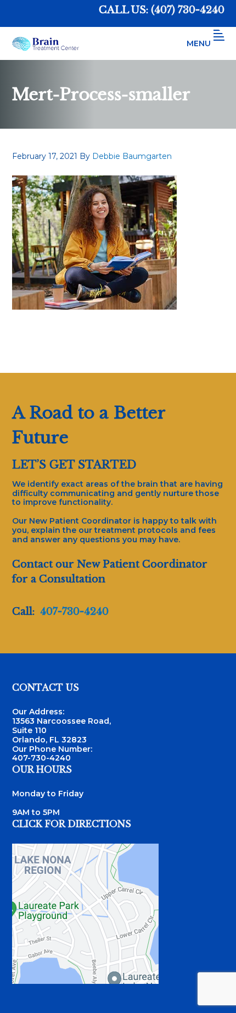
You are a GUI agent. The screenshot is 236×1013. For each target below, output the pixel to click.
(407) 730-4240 (187, 10)
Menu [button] (199, 43)
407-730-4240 (74, 611)
